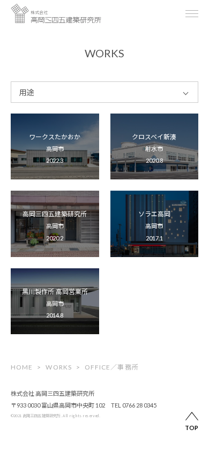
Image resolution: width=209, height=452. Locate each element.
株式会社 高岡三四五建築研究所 (52, 393)
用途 (26, 92)
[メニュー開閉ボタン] (191, 13)
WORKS (58, 367)
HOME (22, 367)
